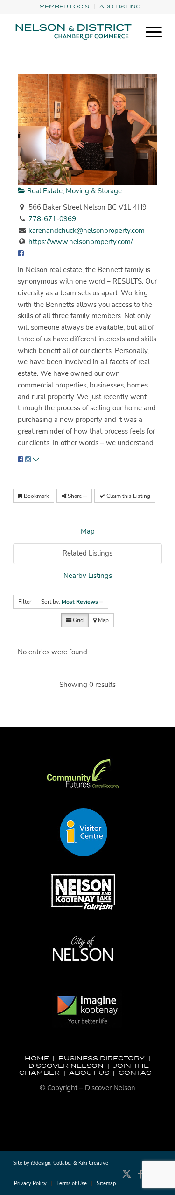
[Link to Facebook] (141, 1178)
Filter (24, 601)
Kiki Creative (93, 1163)
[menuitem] (65, 6)
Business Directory (101, 1058)
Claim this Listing (127, 496)
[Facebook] (20, 459)
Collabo (61, 1163)
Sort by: (69, 601)
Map (88, 531)
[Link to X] (127, 1178)
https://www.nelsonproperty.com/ (80, 241)
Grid (77, 620)
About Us (89, 1072)
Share (74, 496)
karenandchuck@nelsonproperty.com (86, 230)
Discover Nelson (66, 1065)
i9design (40, 1163)
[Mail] (36, 459)
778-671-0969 (52, 219)
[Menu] (149, 32)
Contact (137, 1072)
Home (37, 1058)
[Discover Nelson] (72, 32)
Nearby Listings (87, 575)
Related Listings (87, 553)
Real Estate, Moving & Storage (73, 191)
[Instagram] (28, 459)
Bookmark (35, 496)
